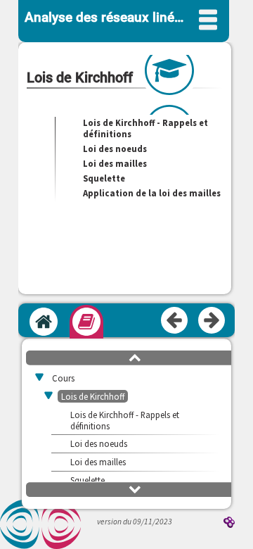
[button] (135, 356)
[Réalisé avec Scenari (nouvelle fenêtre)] (229, 523)
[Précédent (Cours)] (175, 321)
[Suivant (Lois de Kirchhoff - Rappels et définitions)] (212, 321)
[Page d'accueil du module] (44, 322)
